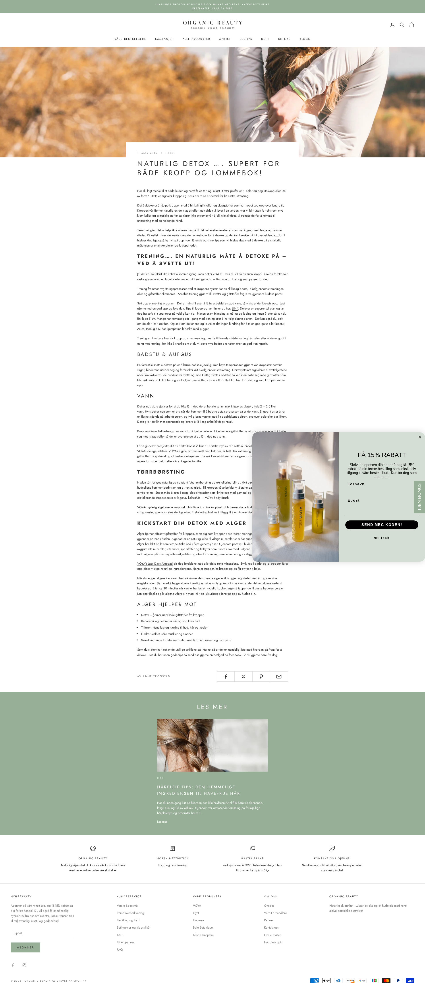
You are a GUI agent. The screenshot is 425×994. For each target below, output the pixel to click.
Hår (160, 778)
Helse (171, 153)
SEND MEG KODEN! (381, 525)
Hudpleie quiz (273, 942)
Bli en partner (125, 942)
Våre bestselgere (130, 39)
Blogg (305, 39)
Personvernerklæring (130, 913)
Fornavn (356, 484)
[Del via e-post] (279, 676)
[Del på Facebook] (225, 676)
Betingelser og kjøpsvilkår (134, 927)
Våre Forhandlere (275, 913)
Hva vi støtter (272, 935)
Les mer (162, 821)
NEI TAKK (382, 538)
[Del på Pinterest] (261, 676)
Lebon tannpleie (203, 935)
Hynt (196, 913)
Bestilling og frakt (128, 920)
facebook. (235, 655)
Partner (268, 920)
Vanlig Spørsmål (127, 905)
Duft (265, 39)
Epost (354, 500)
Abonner (25, 947)
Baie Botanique (203, 927)
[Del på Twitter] (243, 676)
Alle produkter (196, 39)
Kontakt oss (271, 927)
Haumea (198, 920)
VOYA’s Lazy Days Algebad (155, 563)
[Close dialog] (420, 437)
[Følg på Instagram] (24, 965)
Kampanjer (164, 39)
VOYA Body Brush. (217, 497)
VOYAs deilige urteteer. (153, 451)
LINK (235, 308)
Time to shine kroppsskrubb (211, 507)
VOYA (197, 905)
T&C (120, 935)
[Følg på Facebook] (13, 965)
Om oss (269, 905)
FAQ (120, 949)
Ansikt (225, 39)
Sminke (284, 39)
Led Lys (246, 39)
